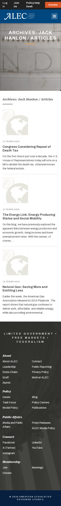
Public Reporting (42, 366)
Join (5, 467)
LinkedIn (37, 442)
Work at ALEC (40, 377)
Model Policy (10, 407)
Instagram (9, 453)
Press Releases (41, 422)
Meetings (37, 467)
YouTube (37, 447)
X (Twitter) (9, 447)
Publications (39, 407)
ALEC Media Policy (43, 428)
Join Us (16, 5)
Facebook (9, 442)
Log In (5, 5)
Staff (6, 377)
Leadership (9, 366)
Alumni (6, 382)
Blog (35, 397)
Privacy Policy (40, 372)
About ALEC (10, 361)
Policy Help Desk (33, 5)
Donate (53, 5)
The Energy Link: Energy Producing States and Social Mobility (29, 216)
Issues (6, 397)
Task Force (9, 402)
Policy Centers (40, 402)
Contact (37, 361)
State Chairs (10, 372)
